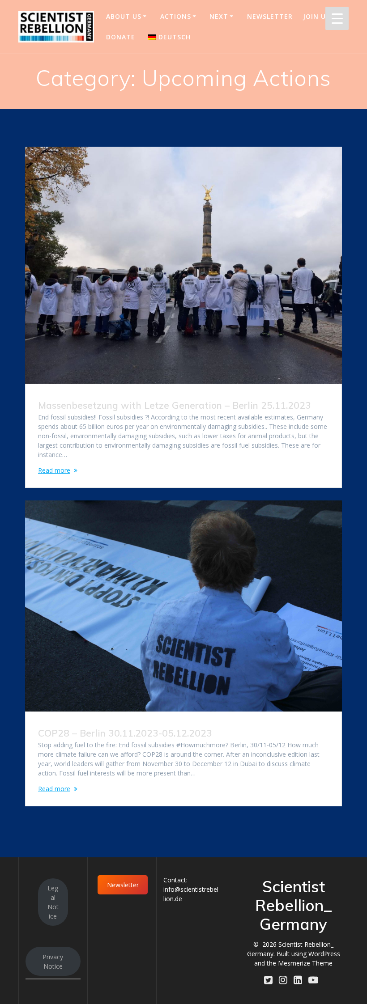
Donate (120, 37)
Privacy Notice (53, 961)
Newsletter (270, 16)
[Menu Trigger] (337, 18)
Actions (175, 16)
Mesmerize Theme (305, 963)
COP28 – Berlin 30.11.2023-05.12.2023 (125, 733)
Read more (54, 470)
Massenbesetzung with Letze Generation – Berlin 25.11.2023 (174, 405)
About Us (123, 16)
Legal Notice (53, 902)
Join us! (317, 16)
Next (218, 16)
